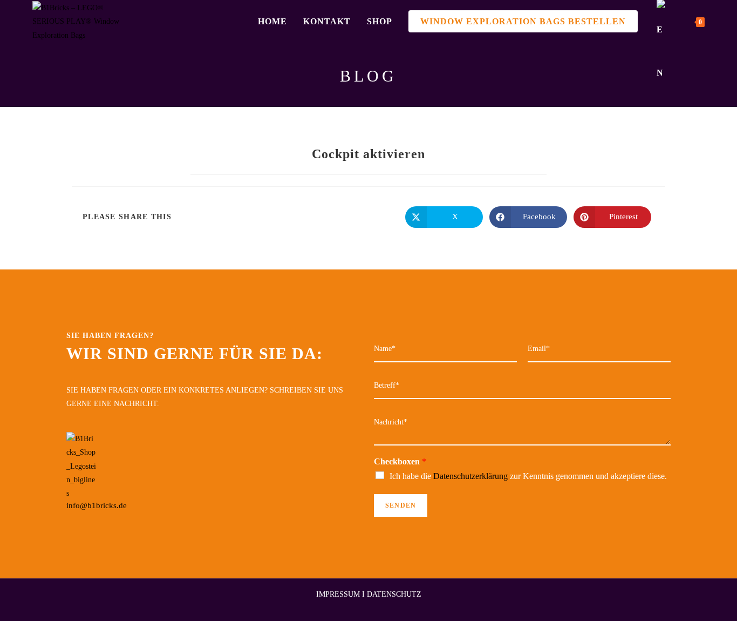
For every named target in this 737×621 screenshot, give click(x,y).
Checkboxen (400, 461)
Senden (400, 505)
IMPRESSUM (338, 594)
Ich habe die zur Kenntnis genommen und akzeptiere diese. (528, 476)
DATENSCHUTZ (394, 594)
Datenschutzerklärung (470, 476)
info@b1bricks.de (96, 505)
